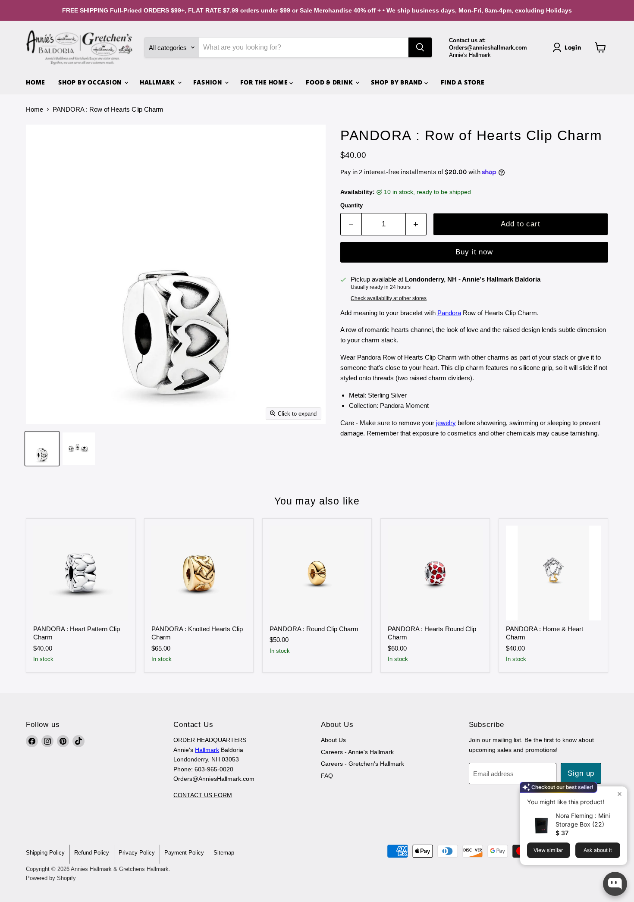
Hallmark (207, 749)
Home (34, 109)
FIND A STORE (463, 82)
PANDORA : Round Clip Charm (314, 629)
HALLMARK (158, 82)
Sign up (581, 773)
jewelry (446, 422)
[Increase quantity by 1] (416, 224)
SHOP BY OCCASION (90, 82)
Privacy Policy (137, 852)
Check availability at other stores (389, 298)
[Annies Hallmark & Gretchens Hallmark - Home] (80, 47)
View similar (548, 850)
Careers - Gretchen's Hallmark (362, 763)
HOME (35, 82)
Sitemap (223, 852)
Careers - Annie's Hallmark (357, 752)
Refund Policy (91, 852)
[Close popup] (620, 794)
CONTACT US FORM (202, 795)
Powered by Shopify (51, 878)
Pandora (449, 312)
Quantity (351, 205)
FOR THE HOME (265, 82)
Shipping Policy (45, 852)
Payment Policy (184, 852)
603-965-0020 (214, 769)
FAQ (327, 775)
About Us (333, 739)
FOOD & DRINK (330, 82)
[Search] (420, 47)
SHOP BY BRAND (397, 82)
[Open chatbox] (615, 884)
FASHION (208, 82)
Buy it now (474, 252)
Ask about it (598, 850)
